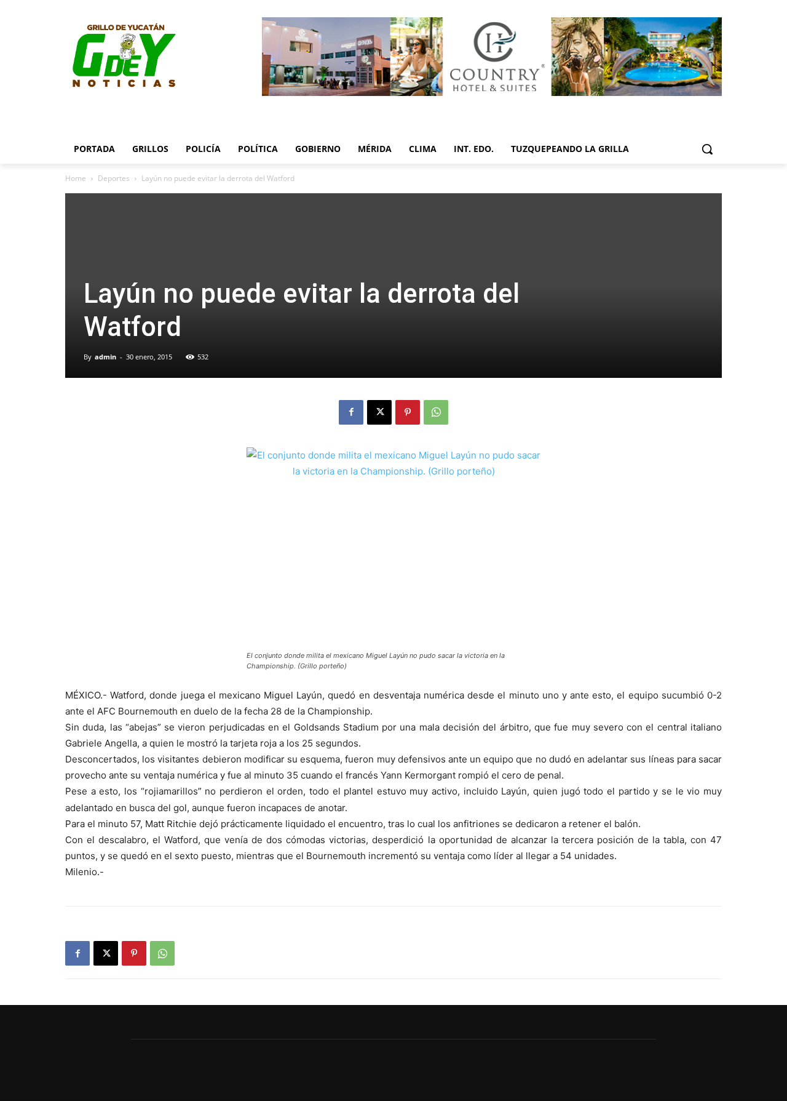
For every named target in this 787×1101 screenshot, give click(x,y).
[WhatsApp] (436, 412)
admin (105, 356)
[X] (379, 412)
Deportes (114, 178)
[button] (707, 149)
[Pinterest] (407, 412)
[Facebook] (351, 412)
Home (75, 178)
